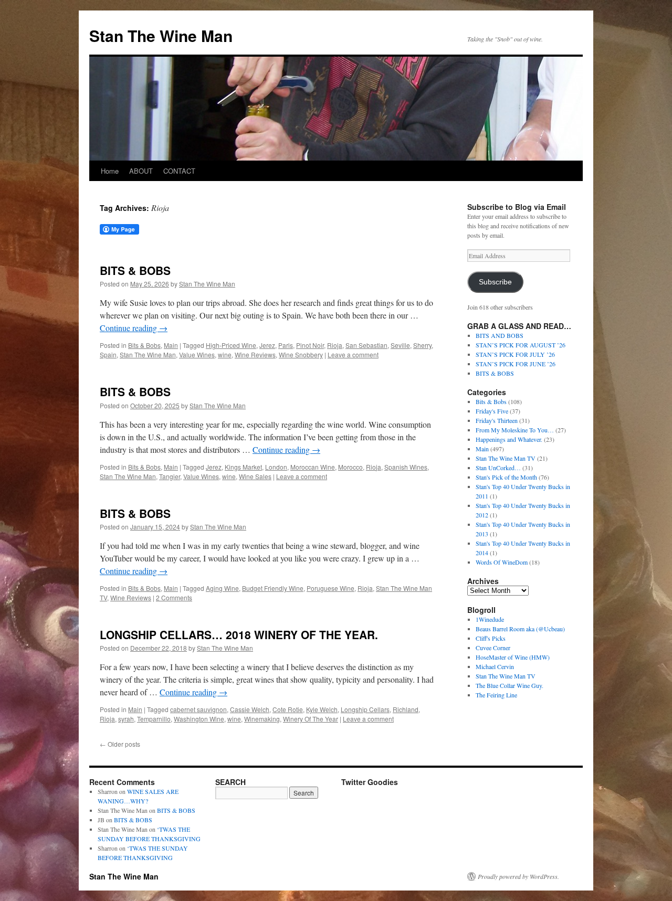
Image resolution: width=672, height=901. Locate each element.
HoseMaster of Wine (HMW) (513, 657)
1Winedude (490, 619)
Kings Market (243, 466)
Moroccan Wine (312, 466)
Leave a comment (353, 354)
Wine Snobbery (301, 354)
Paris (285, 345)
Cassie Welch (249, 709)
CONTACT (179, 171)
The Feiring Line (496, 695)
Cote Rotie (287, 709)
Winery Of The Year (310, 718)
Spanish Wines (405, 466)
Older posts (120, 743)
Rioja (334, 345)
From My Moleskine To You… (515, 430)
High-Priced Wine (231, 345)
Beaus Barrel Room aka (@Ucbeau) (520, 628)
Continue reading (133, 327)
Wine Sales (255, 476)
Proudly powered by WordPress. (518, 876)
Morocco (350, 466)
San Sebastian (366, 345)
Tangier (169, 476)
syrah (126, 718)
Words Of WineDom (502, 562)
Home (110, 171)
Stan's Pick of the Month (506, 477)
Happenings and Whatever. (509, 439)
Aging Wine (222, 588)
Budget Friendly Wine (272, 588)
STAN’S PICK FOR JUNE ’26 (515, 363)
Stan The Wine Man (161, 35)
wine (225, 354)
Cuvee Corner (493, 647)
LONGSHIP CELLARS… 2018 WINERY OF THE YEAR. (239, 634)
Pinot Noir (310, 345)
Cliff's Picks (491, 638)
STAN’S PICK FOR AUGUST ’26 (520, 345)
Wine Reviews (255, 354)
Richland (405, 709)
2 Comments (174, 597)
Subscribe (495, 282)
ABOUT (141, 171)
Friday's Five (492, 411)
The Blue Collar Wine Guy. (509, 685)
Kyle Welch (322, 709)
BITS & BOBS (135, 270)
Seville (400, 345)
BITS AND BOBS (499, 335)
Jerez (267, 345)
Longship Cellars (365, 709)
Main (171, 345)
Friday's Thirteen (497, 420)
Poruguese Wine (330, 588)
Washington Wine (199, 718)
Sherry (422, 345)
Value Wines (197, 354)
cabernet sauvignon (198, 709)
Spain (108, 354)
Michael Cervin (495, 666)
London (276, 466)
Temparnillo (154, 718)
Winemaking (262, 718)
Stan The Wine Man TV (506, 458)
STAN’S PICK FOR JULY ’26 (515, 354)
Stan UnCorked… (498, 467)
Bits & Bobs (144, 345)
